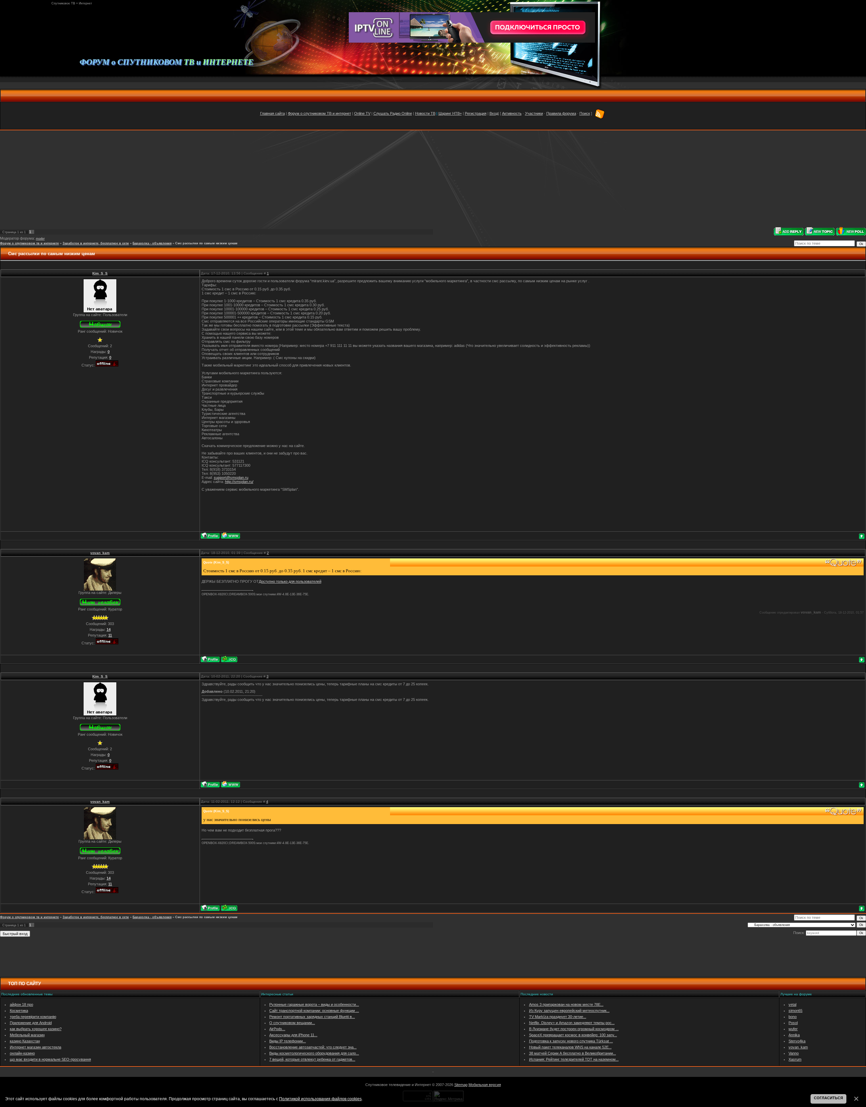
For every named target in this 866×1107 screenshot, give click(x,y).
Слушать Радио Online (392, 113)
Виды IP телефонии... (287, 1041)
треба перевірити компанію (33, 1017)
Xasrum (795, 1059)
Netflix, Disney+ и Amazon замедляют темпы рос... (572, 1023)
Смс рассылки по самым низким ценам (206, 243)
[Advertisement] (433, 178)
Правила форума (561, 113)
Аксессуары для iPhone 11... (293, 1035)
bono (793, 1017)
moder (40, 238)
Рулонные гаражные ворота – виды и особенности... (314, 1004)
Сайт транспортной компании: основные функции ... (314, 1011)
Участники (534, 113)
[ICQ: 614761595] (229, 659)
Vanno (794, 1053)
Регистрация (475, 113)
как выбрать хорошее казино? (36, 1029)
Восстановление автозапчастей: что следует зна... (313, 1047)
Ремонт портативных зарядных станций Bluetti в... (312, 1017)
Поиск (584, 113)
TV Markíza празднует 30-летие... (557, 1017)
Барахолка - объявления (152, 243)
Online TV (362, 113)
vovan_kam (100, 553)
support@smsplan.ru (231, 477)
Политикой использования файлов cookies (320, 1099)
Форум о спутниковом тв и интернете (29, 243)
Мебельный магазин (27, 1035)
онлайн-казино (22, 1053)
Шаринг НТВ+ (450, 113)
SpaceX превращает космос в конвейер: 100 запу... (573, 1035)
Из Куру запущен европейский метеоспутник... (569, 1011)
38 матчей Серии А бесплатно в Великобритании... (572, 1053)
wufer (793, 1029)
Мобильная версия (485, 1085)
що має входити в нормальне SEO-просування (50, 1059)
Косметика (19, 1011)
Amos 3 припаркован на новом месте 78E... (566, 1004)
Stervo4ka (797, 1041)
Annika (794, 1035)
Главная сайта (272, 113)
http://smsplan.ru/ (239, 482)
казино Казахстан (25, 1041)
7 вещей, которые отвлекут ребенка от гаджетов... (312, 1059)
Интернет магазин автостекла (35, 1047)
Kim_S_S (100, 273)
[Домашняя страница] (230, 535)
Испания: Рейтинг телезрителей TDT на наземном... (574, 1059)
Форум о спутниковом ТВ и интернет (319, 113)
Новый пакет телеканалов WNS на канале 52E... (570, 1047)
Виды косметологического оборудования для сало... (314, 1053)
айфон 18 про (21, 1004)
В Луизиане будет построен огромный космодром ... (574, 1029)
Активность (512, 113)
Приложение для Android (31, 1023)
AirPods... (277, 1029)
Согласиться (828, 1098)
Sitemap (461, 1085)
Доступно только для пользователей (290, 581)
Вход (493, 113)
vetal (792, 1004)
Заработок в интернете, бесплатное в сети (96, 243)
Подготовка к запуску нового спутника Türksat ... (571, 1041)
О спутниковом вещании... (292, 1023)
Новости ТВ (425, 113)
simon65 (795, 1011)
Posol (793, 1023)
